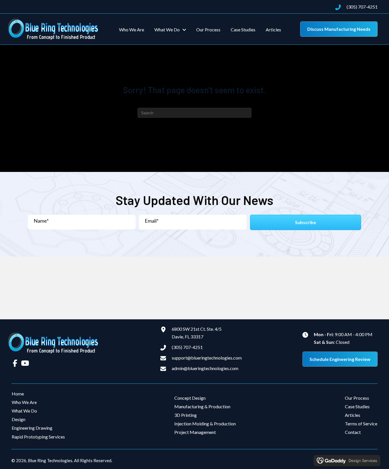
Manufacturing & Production (202, 406)
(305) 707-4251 (362, 6)
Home (18, 393)
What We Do (24, 410)
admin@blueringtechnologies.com (205, 368)
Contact (353, 432)
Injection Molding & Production (205, 423)
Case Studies (357, 406)
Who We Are (24, 402)
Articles (352, 415)
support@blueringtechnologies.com (207, 357)
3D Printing (185, 415)
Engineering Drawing (32, 428)
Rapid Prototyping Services (38, 436)
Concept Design (190, 398)
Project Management (195, 432)
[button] (305, 222)
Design (18, 419)
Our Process (357, 398)
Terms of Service (361, 423)
